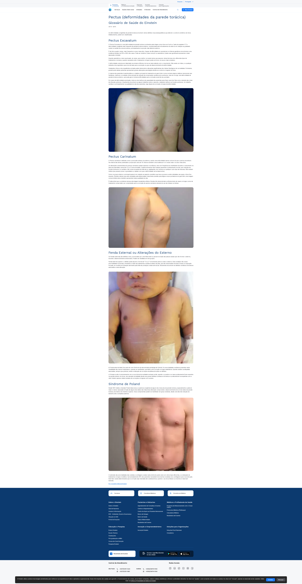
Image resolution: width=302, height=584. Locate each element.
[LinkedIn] (174, 568)
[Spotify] (188, 568)
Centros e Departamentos (145, 508)
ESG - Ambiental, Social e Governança (120, 514)
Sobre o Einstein (113, 506)
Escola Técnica (113, 533)
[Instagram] (170, 568)
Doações (180, 1)
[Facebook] (192, 568)
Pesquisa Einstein (114, 544)
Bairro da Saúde (142, 517)
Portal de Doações (114, 519)
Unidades (139, 9)
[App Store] (185, 553)
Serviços (117, 9)
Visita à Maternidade (144, 519)
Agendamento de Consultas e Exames (149, 506)
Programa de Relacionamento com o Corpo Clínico (180, 506)
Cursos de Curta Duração (116, 541)
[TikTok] (179, 568)
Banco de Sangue (143, 514)
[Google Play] (172, 553)
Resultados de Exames (144, 522)
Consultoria (170, 533)
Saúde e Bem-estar (128, 9)
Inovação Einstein (143, 530)
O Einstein (147, 9)
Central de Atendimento (160, 9)
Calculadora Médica (173, 513)
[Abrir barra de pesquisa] (177, 9)
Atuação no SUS (113, 517)
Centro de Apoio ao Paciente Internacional (150, 511)
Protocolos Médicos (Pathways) (176, 510)
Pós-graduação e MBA (115, 538)
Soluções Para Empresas (174, 530)
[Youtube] (183, 568)
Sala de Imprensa (114, 508)
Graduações (112, 535)
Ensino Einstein (113, 530)
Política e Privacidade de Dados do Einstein (143, 580)
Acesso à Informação (115, 511)
